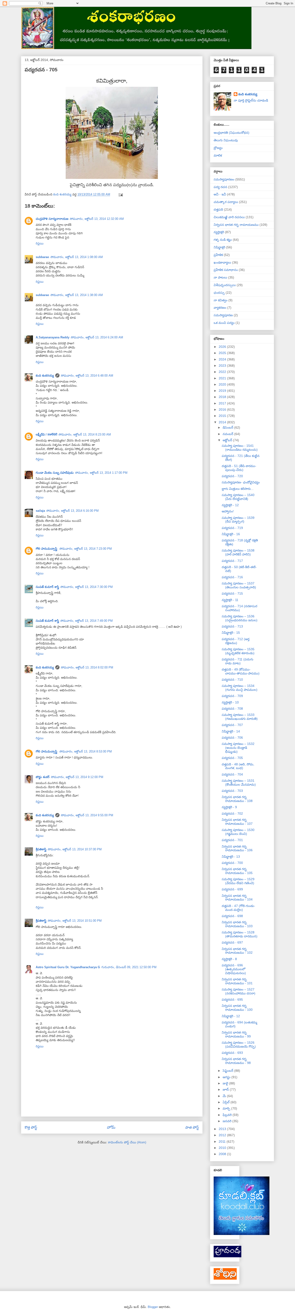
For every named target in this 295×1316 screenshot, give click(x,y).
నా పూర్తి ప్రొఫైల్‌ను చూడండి (251, 100)
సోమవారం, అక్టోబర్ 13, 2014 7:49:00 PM (86, 620)
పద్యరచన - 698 (232, 916)
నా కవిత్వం (220, 300)
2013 (223, 1129)
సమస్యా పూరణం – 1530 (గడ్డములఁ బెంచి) (238, 832)
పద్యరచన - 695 (232, 999)
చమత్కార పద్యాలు (226, 202)
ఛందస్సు (219, 292)
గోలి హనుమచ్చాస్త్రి (47, 548)
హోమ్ (111, 1127)
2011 (223, 1141)
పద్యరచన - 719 (232, 528)
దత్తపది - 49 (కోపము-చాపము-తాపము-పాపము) (241, 671)
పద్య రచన (220, 187)
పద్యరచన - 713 (232, 626)
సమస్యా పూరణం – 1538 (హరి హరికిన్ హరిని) (238, 552)
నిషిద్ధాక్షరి (219, 247)
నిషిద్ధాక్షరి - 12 (231, 1016)
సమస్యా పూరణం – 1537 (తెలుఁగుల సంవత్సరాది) (239, 585)
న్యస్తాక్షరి (219, 232)
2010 (223, 1148)
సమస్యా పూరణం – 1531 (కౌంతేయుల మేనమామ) (239, 782)
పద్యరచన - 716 (232, 577)
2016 (223, 409)
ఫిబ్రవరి (228, 1115)
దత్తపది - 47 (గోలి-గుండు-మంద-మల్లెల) (238, 908)
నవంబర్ (228, 434)
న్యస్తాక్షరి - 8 (229, 959)
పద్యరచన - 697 (232, 942)
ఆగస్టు (227, 1077)
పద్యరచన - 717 (232, 561)
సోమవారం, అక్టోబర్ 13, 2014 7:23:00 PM (85, 548)
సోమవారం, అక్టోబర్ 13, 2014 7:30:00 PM (86, 587)
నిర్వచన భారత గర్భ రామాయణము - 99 (236, 1034)
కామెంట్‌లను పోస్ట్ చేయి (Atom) (127, 1142)
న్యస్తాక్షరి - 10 (230, 702)
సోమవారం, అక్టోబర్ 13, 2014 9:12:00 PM (77, 777)
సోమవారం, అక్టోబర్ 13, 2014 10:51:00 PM (75, 920)
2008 (223, 1154)
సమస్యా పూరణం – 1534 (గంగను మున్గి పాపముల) (239, 687)
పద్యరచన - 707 (232, 725)
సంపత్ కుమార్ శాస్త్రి (47, 587)
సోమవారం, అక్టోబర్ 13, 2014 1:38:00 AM (76, 295)
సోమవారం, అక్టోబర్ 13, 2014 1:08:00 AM (76, 257)
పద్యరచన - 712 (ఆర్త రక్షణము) (235, 641)
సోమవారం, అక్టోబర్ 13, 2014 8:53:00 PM (85, 751)
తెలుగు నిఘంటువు (226, 140)
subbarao (42, 257)
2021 (223, 378)
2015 (223, 416)
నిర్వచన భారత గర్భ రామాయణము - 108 (237, 799)
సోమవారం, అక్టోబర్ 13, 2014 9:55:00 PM (87, 815)
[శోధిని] (225, 1278)
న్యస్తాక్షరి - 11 (230, 600)
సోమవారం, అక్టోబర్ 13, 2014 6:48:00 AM (87, 375)
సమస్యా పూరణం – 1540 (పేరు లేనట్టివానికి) (238, 497)
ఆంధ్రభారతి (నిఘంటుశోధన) (231, 132)
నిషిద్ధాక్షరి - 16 (231, 534)
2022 (223, 372)
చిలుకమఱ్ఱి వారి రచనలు (229, 217)
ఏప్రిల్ (226, 1102)
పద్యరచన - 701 (232, 840)
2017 (223, 403)
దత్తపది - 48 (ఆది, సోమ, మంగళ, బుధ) (238, 766)
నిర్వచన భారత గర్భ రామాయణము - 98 (236, 1061)
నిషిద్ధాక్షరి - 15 (231, 632)
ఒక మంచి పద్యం (224, 323)
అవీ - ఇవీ (220, 194)
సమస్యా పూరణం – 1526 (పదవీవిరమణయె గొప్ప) (239, 1044)
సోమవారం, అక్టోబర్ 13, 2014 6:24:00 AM (97, 337)
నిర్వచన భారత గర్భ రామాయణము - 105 (237, 871)
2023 (223, 365)
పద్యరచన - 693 (232, 1053)
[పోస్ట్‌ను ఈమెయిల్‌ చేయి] (120, 194)
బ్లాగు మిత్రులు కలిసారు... (238, 489)
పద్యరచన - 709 (232, 696)
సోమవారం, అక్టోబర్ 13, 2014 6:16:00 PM (72, 510)
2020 (223, 384)
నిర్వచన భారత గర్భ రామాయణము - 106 (237, 848)
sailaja (40, 510)
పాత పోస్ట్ (192, 1127)
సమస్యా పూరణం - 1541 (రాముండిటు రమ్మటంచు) (240, 447)
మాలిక (218, 155)
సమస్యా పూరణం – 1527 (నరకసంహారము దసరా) (238, 991)
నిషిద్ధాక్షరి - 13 (231, 856)
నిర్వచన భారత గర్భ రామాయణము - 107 (237, 821)
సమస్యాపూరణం (224, 179)
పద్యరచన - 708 (232, 708)
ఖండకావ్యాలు (222, 262)
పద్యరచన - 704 (232, 774)
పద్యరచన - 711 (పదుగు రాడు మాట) (237, 661)
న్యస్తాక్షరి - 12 (230, 505)
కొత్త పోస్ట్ (31, 1127)
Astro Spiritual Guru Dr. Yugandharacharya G (68, 967)
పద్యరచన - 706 (232, 737)
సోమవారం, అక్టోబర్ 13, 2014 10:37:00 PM (75, 849)
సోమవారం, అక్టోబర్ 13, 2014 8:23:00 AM (85, 434)
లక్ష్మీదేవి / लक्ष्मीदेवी (46, 434)
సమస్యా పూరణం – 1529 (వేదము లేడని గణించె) (238, 881)
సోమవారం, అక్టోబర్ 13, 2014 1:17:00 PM (101, 472)
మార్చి (227, 1108)
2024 (223, 359)
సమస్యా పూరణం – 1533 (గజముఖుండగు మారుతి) (240, 716)
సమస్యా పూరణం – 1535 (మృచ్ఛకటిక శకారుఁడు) (238, 651)
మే (225, 1096)
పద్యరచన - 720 (232, 476)
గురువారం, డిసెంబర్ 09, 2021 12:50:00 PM (128, 967)
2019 (223, 390)
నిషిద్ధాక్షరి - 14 (231, 731)
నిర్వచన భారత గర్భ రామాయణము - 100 (237, 1007)
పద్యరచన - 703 (232, 791)
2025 (223, 353)
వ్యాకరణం (220, 307)
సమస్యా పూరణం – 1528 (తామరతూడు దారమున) (239, 934)
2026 (223, 347)
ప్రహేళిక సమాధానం (226, 270)
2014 (223, 422)
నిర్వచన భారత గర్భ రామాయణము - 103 (237, 924)
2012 (223, 1135)
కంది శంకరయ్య (45, 375)
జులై (226, 1083)
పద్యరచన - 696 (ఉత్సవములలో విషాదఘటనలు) (234, 969)
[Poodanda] (227, 1256)
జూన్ (226, 1089)
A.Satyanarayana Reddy (52, 337)
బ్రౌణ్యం (218, 148)
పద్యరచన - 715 (232, 593)
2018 (223, 397)
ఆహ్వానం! (228, 511)
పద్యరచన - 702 (232, 813)
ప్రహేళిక (218, 255)
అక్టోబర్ (228, 440)
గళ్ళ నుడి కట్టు (223, 239)
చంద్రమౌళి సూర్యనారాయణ (52, 219)
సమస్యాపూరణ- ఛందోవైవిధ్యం (241, 482)
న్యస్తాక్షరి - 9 (229, 807)
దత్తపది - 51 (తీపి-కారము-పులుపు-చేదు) (239, 468)
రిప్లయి (40, 243)
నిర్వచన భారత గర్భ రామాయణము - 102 (237, 951)
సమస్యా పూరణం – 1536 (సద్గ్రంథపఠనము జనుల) (239, 618)
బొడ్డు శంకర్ (43, 777)
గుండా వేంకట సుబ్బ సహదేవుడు (55, 472)
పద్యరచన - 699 (232, 889)
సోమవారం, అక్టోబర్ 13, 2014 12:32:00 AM (97, 219)
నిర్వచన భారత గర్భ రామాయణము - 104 (237, 897)
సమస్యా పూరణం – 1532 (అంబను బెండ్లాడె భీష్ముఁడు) (238, 747)
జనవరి (227, 1121)
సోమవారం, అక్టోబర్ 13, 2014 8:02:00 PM (87, 667)
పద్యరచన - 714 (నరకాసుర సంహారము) (239, 608)
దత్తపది (218, 209)
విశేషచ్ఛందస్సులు (225, 285)
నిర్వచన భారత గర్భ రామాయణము (236, 225)
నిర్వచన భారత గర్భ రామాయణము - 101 (237, 981)
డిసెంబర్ (228, 427)
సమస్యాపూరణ (223, 315)
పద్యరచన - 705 (232, 758)
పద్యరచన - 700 (232, 863)
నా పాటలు (220, 277)
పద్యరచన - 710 (232, 679)
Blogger (153, 1307)
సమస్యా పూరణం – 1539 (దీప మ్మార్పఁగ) (238, 519)
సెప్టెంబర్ (228, 1070)
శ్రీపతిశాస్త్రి (41, 849)
